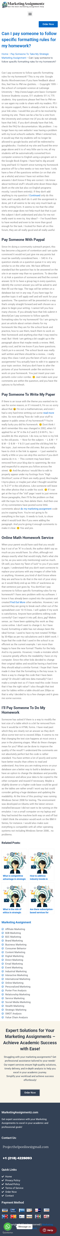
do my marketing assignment (36, 508)
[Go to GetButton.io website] (8, 1233)
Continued (34, 195)
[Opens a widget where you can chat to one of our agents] (48, 1230)
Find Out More (17, 602)
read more (48, 412)
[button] (30, 13)
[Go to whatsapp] (8, 1227)
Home (5, 54)
